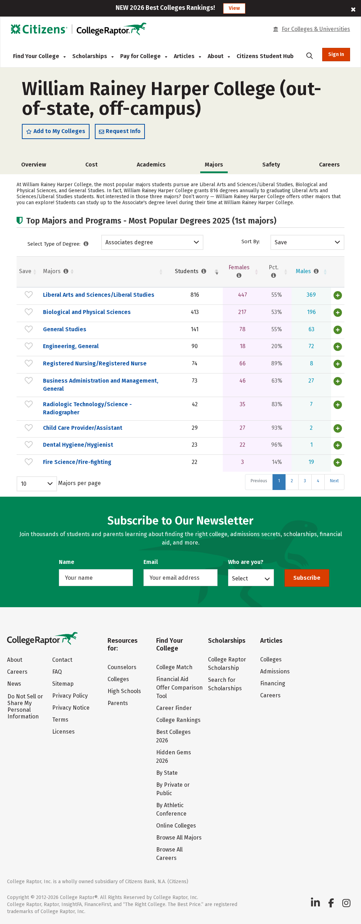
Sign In (336, 54)
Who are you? (245, 562)
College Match (174, 667)
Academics (151, 164)
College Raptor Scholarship (227, 663)
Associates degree (129, 242)
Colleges (118, 679)
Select (240, 578)
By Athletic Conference (171, 809)
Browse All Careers (169, 853)
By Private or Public (173, 789)
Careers (329, 164)
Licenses (63, 731)
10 (23, 483)
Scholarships (90, 56)
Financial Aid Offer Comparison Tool (179, 687)
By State (167, 772)
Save (281, 242)
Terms (60, 719)
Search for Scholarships (225, 684)
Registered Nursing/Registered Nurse (95, 363)
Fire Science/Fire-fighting (77, 462)
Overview (33, 164)
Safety (271, 164)
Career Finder (174, 708)
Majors (52, 271)
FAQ (57, 671)
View (234, 8)
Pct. (274, 267)
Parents (118, 703)
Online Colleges (176, 825)
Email (150, 562)
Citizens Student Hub (265, 56)
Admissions (275, 671)
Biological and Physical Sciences (87, 312)
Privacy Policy (70, 695)
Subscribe (306, 577)
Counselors (122, 667)
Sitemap (63, 683)
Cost (91, 164)
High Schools (124, 691)
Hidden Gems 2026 (173, 756)
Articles (185, 56)
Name (66, 562)
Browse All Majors (179, 837)
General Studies (64, 329)
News (14, 683)
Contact (62, 659)
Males (304, 271)
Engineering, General (71, 346)
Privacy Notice (71, 707)
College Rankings (178, 720)
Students (187, 271)
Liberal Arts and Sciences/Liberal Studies (98, 294)
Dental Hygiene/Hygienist (78, 444)
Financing (272, 683)
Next (334, 480)
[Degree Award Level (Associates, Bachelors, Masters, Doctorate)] (86, 244)
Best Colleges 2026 (173, 736)
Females (239, 267)
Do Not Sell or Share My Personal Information (25, 706)
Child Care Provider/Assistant (82, 428)
